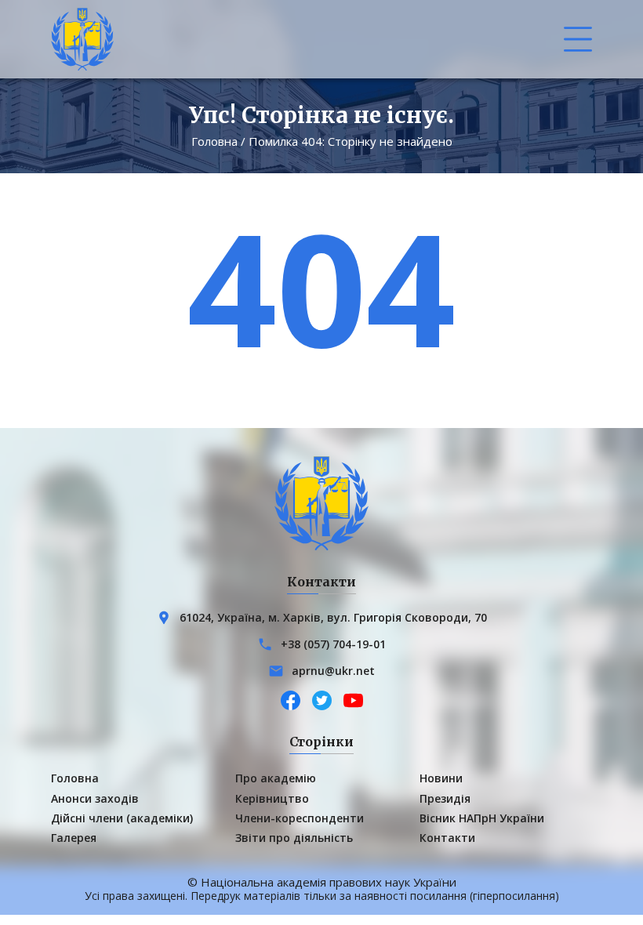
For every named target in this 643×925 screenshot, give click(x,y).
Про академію (275, 778)
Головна (214, 141)
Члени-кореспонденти (299, 818)
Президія (445, 798)
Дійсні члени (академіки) (122, 818)
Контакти (447, 837)
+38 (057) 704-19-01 (333, 644)
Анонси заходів (95, 798)
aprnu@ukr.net (333, 670)
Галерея (73, 837)
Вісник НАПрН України (482, 818)
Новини (441, 778)
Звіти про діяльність (294, 837)
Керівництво (272, 798)
